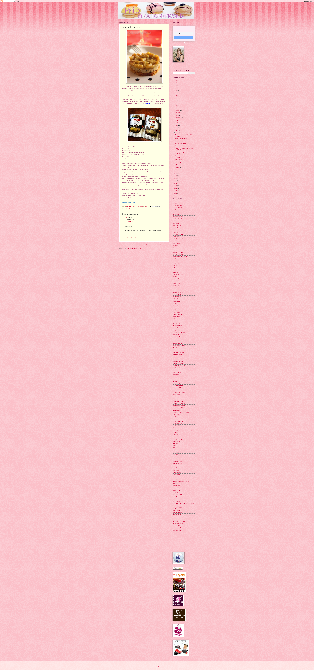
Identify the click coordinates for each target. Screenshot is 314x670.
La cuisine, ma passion (178, 363)
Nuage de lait (176, 443)
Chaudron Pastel (176, 243)
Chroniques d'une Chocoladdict (180, 256)
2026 (175, 80)
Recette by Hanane (177, 485)
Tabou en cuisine (176, 505)
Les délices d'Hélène (177, 390)
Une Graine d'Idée (177, 525)
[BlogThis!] (155, 206)
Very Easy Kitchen (177, 530)
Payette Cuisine (176, 468)
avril (177, 130)
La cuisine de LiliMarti (178, 359)
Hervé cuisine (176, 328)
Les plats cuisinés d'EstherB (179, 408)
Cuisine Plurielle (176, 283)
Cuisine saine (176, 285)
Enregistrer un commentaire (130, 237)
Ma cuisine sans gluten (178, 419)
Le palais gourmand (177, 376)
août (177, 120)
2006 (175, 193)
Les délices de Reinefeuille (179, 392)
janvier (177, 170)
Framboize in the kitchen (178, 314)
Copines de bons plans (178, 274)
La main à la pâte (176, 368)
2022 (175, 90)
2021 (175, 93)
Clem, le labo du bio (177, 261)
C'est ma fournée (176, 236)
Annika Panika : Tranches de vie (180, 214)
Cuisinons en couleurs (177, 287)
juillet (177, 122)
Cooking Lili (175, 270)
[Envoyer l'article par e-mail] (150, 206)
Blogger (159, 666)
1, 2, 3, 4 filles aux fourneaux (179, 201)
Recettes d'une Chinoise (178, 488)
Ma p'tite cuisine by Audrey (179, 421)
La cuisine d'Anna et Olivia (179, 350)
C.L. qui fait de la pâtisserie (179, 234)
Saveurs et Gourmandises (178, 499)
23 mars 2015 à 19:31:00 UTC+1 (132, 221)
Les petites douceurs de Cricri (179, 403)
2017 (175, 103)
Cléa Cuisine (175, 259)
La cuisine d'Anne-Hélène (178, 352)
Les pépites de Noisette (178, 401)
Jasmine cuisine (176, 339)
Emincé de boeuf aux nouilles (182, 143)
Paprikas (174, 459)
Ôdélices (174, 445)
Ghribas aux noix (179, 159)
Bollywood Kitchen (177, 227)
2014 (175, 173)
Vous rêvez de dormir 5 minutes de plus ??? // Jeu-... (184, 148)
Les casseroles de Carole (178, 385)
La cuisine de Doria (177, 356)
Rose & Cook (176, 492)
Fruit (135, 208)
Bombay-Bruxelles (177, 230)
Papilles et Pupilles (177, 457)
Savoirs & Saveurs (177, 501)
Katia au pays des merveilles (179, 345)
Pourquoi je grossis (177, 474)
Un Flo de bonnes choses (178, 519)
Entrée (127, 208)
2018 (175, 100)
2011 (175, 181)
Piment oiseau (176, 470)
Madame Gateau (176, 425)
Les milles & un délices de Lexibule (181, 396)
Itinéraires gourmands (178, 334)
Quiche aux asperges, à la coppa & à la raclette (183, 156)
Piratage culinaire (177, 472)
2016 (175, 105)
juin (177, 125)
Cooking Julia (176, 267)
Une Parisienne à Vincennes (179, 528)
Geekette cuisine (176, 319)
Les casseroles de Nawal (178, 388)
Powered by (180, 42)
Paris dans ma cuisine (177, 461)
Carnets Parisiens (176, 241)
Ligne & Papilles (176, 414)
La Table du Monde (177, 372)
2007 (175, 191)
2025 (175, 83)
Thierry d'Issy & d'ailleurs (178, 508)
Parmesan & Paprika (177, 463)
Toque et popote (176, 510)
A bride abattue (176, 203)
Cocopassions (176, 263)
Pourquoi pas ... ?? (177, 477)
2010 (175, 183)
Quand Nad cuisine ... (177, 479)
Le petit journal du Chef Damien (180, 379)
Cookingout (175, 272)
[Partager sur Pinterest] (159, 206)
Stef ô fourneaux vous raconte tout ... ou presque (183, 503)
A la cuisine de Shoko (177, 205)
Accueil (144, 245)
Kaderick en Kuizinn (177, 343)
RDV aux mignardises (177, 483)
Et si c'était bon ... (176, 303)
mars (177, 132)
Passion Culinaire (176, 465)
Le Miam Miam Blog (177, 374)
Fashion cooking (176, 307)
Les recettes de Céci (177, 410)
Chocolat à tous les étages (178, 252)
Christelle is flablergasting (178, 254)
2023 (175, 88)
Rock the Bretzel (176, 490)
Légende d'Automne (177, 383)
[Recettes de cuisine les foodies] (179, 591)
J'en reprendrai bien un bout (179, 336)
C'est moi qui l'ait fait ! (178, 239)
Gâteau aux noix (179, 164)
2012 (175, 178)
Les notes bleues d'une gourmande (180, 399)
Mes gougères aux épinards (179, 439)
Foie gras (131, 208)
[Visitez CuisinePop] (178, 569)
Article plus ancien (163, 245)
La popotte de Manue (177, 370)
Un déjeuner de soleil (177, 514)
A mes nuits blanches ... (178, 207)
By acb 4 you (175, 232)
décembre (178, 110)
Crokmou (175, 276)
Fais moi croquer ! (177, 305)
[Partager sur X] (156, 206)
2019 (175, 98)
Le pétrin (175, 381)
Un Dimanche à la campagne (179, 517)
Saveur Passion (176, 496)
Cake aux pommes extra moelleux (183, 146)
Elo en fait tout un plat (178, 294)
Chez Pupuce (175, 245)
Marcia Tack (175, 434)
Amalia (127, 217)
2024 (175, 85)
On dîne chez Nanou (177, 450)
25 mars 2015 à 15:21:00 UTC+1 (132, 234)
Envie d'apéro (176, 299)
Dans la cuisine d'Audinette (179, 290)
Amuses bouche (176, 212)
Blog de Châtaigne (177, 225)
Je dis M (174, 341)
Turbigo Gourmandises (178, 512)
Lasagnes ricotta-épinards (181, 138)
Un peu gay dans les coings (179, 521)
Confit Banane (176, 265)
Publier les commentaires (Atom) (133, 248)
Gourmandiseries (176, 323)
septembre (178, 117)
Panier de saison (176, 452)
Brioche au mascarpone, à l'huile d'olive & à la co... (184, 135)
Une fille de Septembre (178, 523)
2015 (175, 108)
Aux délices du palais (177, 219)
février (177, 167)
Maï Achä (175, 428)
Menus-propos (176, 436)
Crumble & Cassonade (178, 279)
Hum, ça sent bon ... (177, 330)
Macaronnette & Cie (177, 423)
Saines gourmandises (177, 494)
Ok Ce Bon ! (175, 448)
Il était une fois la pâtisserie (179, 332)
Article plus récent (125, 245)
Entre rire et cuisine (177, 296)
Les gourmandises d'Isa (178, 394)
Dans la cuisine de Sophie (178, 292)
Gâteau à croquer (176, 316)
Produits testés (140, 208)
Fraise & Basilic (176, 312)
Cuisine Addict (176, 281)
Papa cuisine (175, 454)
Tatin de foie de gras (179, 141)
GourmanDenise (176, 321)
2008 (175, 188)
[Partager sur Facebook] (158, 206)
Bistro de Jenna (176, 223)
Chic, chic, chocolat (177, 250)
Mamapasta (175, 432)
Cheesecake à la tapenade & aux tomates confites (184, 152)
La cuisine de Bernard (177, 354)
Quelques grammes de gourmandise (181, 481)
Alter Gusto (175, 210)
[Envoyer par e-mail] (153, 206)
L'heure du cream (176, 348)
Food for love (176, 310)
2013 (175, 176)
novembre (178, 112)
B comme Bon (176, 221)
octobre (177, 115)
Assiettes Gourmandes (178, 216)
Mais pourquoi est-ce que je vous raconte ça (182, 430)
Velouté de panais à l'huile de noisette (183, 162)
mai (177, 127)
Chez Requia (175, 247)
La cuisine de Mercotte (178, 361)
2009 (175, 185)
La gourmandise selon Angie (179, 365)
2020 (175, 95)
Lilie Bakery (175, 416)
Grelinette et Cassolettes (178, 325)
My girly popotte (176, 441)
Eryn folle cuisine (176, 301)
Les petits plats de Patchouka (179, 405)
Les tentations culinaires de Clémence (181, 412)
